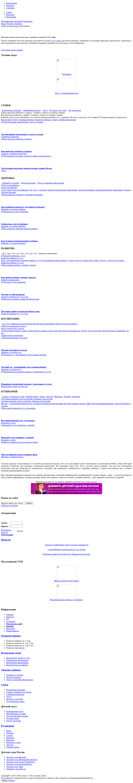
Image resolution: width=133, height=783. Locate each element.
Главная (9, 614)
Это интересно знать (15, 701)
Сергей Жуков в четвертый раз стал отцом (66, 549)
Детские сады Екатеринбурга (19, 764)
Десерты (67, 396)
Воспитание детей (11, 653)
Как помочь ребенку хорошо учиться (18, 277)
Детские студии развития (13, 294)
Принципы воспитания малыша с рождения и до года (26, 384)
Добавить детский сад (16, 769)
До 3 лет (6, 324)
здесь (16, 26)
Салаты (5, 396)
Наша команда (12, 631)
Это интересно (74, 110)
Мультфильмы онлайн (16, 714)
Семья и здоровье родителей (13, 154)
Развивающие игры (15, 711)
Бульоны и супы (17, 396)
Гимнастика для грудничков (14, 224)
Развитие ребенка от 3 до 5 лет (14, 297)
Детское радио (12, 718)
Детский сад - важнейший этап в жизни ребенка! (23, 367)
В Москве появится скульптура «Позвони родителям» (67, 554)
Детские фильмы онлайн (17, 716)
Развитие (10, 5)
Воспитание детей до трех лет (14, 386)
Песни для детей (13, 721)
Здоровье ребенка (11, 670)
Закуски (49, 396)
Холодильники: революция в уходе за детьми (22, 134)
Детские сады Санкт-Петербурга (20, 762)
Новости (6, 539)
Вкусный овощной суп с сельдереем (18, 420)
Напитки (76, 396)
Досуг (45, 110)
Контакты (10, 628)
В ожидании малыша (11, 110)
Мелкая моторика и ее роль (14, 350)
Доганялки (66, 74)
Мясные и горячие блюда (12, 457)
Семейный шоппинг (32, 110)
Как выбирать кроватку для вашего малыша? (23, 207)
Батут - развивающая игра (66, 93)
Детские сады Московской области (21, 759)
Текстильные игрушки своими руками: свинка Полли (26, 168)
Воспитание (11, 3)
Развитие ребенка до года (12, 263)
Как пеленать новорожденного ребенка (19, 241)
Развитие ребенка (11, 635)
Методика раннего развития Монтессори (20, 311)
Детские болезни (28, 183)
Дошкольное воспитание (21, 324)
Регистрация (7, 535)
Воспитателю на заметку (67, 324)
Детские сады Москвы (16, 757)
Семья (9, 12)
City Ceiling (56, 41)
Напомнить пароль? (6, 531)
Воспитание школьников (44, 324)
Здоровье (10, 8)
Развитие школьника (10, 280)
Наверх (11, 780)
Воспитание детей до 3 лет (18, 658)
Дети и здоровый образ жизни (50, 183)
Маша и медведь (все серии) (66, 581)
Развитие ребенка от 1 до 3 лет (14, 314)
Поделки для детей (57, 110)
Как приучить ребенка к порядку (16, 151)
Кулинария (11, 17)
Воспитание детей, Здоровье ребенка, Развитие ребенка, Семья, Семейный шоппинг (38, 120)
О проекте (10, 621)
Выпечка (58, 396)
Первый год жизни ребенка (13, 209)
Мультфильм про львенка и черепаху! (66, 600)
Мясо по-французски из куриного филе (19, 454)
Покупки (10, 14)
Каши (42, 396)
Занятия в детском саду (11, 352)
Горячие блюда (32, 396)
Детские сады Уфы (14, 766)
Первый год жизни (10, 183)
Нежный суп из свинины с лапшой (17, 437)
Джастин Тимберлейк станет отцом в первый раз (66, 545)
